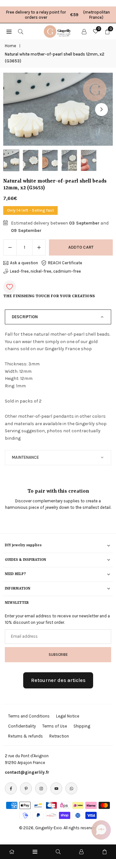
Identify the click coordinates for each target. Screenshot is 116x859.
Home (10, 45)
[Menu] (35, 851)
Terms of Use (54, 726)
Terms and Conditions (29, 716)
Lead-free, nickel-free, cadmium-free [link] (45, 271)
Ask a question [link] (24, 262)
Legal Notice (67, 716)
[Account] (84, 31)
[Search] (20, 31)
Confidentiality (22, 726)
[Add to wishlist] (9, 286)
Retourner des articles (58, 680)
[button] (101, 109)
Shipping (81, 726)
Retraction (59, 736)
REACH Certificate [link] (65, 262)
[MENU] (9, 31)
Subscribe (58, 654)
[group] (58, 109)
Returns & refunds (25, 736)
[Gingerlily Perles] (58, 30)
